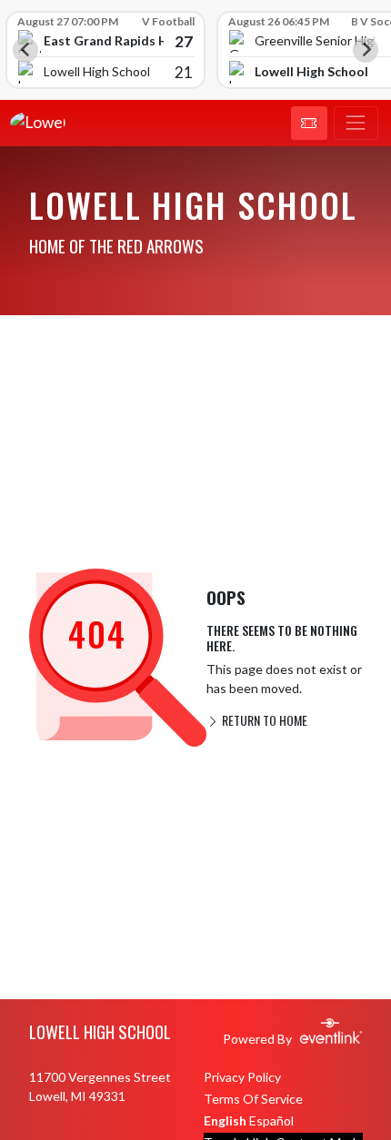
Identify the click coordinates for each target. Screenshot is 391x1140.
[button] (309, 123)
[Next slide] (365, 50)
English (225, 1120)
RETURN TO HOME (263, 719)
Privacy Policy (242, 1077)
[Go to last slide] (25, 50)
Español (271, 1120)
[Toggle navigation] (356, 123)
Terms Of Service (253, 1098)
